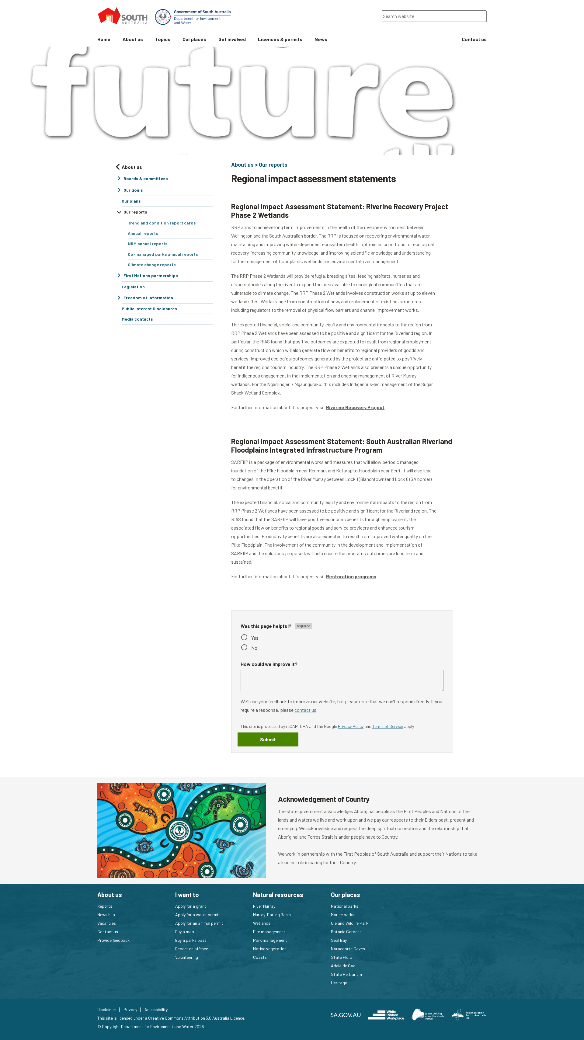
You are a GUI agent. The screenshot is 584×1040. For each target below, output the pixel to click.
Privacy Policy (350, 726)
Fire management (269, 931)
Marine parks (342, 914)
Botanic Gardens (346, 931)
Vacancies (106, 923)
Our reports (273, 164)
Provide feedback (113, 940)
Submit (268, 739)
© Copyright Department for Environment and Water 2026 (150, 1026)
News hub (106, 914)
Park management (270, 940)
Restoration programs (351, 576)
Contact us (107, 931)
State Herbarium (346, 974)
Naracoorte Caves (348, 948)
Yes (255, 638)
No (254, 648)
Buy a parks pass (191, 940)
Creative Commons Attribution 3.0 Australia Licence (196, 1018)
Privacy (130, 1009)
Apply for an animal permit (199, 923)
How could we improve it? (269, 664)
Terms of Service (387, 726)
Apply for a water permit (197, 914)
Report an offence (191, 948)
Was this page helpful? (266, 626)
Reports (104, 906)
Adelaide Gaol (343, 965)
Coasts (260, 957)
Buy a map (184, 931)
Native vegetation (270, 948)
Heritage (339, 982)
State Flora (342, 957)
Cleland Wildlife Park (349, 923)
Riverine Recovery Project (355, 407)
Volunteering (186, 957)
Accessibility (156, 1009)
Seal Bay (339, 940)
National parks (344, 906)
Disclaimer (106, 1009)
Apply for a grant (190, 906)
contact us (305, 710)
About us (242, 164)
